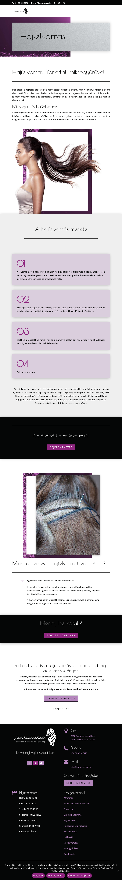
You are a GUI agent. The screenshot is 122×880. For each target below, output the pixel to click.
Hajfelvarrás (69, 820)
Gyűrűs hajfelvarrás (73, 814)
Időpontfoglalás (61, 698)
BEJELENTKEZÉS (61, 447)
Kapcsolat (61, 709)
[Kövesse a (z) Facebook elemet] (29, 763)
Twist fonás (69, 854)
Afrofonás (68, 797)
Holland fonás (70, 831)
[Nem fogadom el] (118, 870)
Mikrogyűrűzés (71, 842)
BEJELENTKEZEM (78, 783)
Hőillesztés (69, 837)
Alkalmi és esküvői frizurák (76, 803)
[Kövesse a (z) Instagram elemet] (35, 763)
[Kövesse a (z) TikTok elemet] (41, 763)
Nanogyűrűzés (71, 848)
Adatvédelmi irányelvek (79, 875)
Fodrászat (69, 809)
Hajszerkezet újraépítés (75, 825)
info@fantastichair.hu (81, 767)
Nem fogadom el (56, 875)
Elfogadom (38, 875)
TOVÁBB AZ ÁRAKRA (61, 635)
